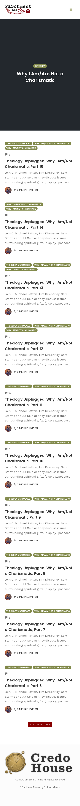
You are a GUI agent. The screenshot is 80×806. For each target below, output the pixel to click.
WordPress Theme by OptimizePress (40, 787)
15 (10, 393)
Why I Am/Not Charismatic (21, 148)
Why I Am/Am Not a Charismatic (52, 143)
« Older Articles (40, 724)
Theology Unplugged (18, 143)
